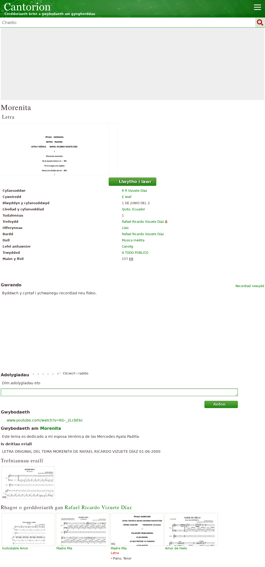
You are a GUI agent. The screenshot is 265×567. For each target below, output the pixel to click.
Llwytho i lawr (135, 181)
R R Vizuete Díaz (134, 191)
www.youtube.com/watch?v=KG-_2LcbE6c (45, 420)
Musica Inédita (133, 240)
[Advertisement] (132, 64)
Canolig (127, 246)
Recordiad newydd (249, 286)
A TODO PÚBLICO (135, 253)
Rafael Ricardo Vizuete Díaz (143, 222)
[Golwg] (132, 149)
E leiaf (126, 197)
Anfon (219, 404)
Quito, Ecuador (133, 209)
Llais (125, 228)
